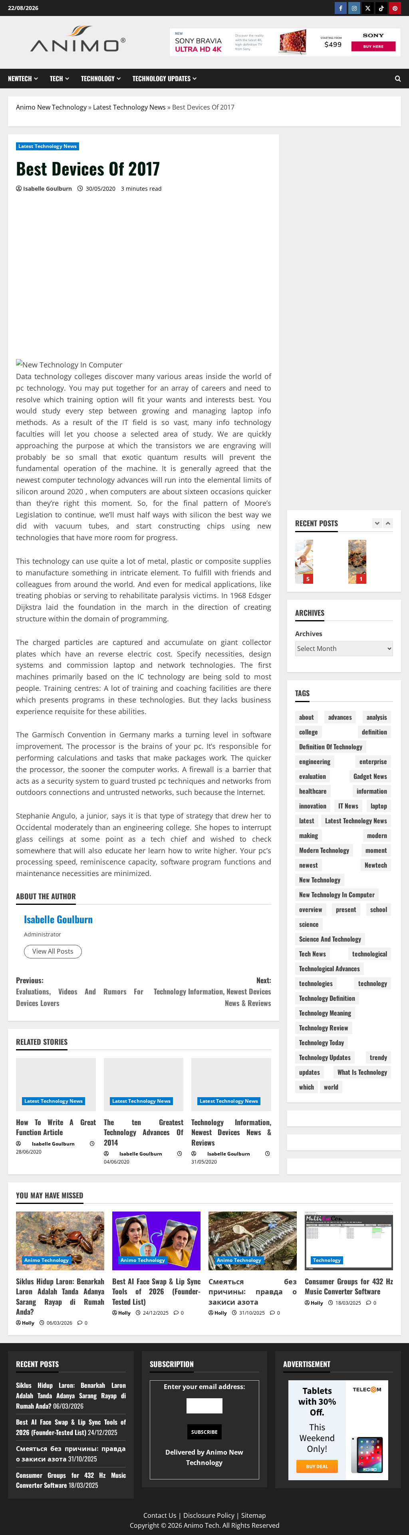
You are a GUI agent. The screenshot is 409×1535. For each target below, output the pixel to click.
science (309, 924)
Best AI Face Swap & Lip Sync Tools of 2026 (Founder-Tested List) (156, 1291)
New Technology (319, 879)
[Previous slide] (377, 523)
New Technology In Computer (337, 894)
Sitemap (253, 1515)
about (306, 717)
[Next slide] (388, 523)
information (372, 791)
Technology (98, 78)
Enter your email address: (204, 1424)
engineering (314, 761)
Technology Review (323, 1027)
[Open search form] (398, 78)
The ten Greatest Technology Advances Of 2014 (144, 1132)
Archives (308, 633)
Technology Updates (162, 78)
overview (310, 909)
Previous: (79, 991)
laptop (379, 805)
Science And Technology (330, 939)
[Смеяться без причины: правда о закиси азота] (252, 1241)
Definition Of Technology (330, 746)
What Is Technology (362, 1072)
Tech (56, 78)
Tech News (312, 953)
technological (369, 953)
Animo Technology (46, 1260)
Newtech (20, 78)
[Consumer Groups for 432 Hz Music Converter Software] (349, 1241)
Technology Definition (327, 998)
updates (309, 1072)
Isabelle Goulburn (58, 919)
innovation (312, 805)
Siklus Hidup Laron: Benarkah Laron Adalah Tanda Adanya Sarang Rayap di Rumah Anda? (357, 562)
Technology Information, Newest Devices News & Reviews (231, 1132)
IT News (348, 805)
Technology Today (321, 1042)
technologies (316, 983)
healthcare (313, 791)
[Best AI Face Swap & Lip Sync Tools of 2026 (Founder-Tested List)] (156, 1241)
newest (308, 865)
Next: (212, 991)
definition (374, 732)
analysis (377, 717)
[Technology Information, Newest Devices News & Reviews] (231, 1084)
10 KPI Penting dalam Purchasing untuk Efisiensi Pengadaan (304, 562)
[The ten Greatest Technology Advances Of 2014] (144, 1084)
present (346, 909)
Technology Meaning (325, 1013)
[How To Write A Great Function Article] (56, 1084)
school (378, 909)
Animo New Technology (51, 107)
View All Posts (52, 951)
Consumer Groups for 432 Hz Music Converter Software (349, 1286)
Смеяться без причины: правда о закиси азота (252, 1291)
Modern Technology (324, 850)
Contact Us (160, 1515)
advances (340, 717)
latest (306, 820)
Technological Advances (329, 968)
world (331, 1087)
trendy (378, 1057)
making (308, 835)
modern (377, 835)
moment (376, 850)
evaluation (312, 776)
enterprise (373, 761)
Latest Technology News (129, 107)
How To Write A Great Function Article (56, 1127)
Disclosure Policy (208, 1515)
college (308, 732)
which (306, 1087)
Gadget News (370, 776)
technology (372, 983)
